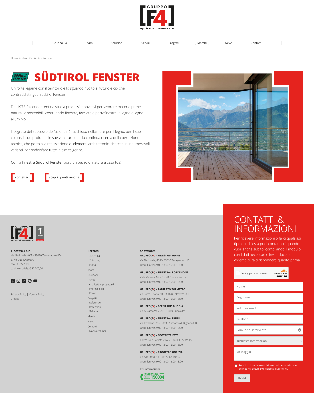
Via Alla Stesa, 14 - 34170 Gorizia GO (161, 357)
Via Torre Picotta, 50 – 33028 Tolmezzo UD (164, 294)
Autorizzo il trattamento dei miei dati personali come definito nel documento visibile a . (268, 367)
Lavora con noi (97, 331)
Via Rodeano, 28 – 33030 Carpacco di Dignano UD (168, 323)
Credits (15, 299)
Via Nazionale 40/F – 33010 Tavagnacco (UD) (36, 255)
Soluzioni (117, 43)
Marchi (202, 43)
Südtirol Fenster (42, 58)
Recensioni (95, 307)
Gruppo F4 (60, 43)
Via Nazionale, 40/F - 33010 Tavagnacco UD (164, 260)
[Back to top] (301, 380)
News (228, 43)
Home (14, 58)
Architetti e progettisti (101, 284)
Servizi (145, 43)
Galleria (93, 311)
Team (89, 43)
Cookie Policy (36, 294)
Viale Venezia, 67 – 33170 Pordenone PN (163, 277)
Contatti (256, 43)
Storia (92, 265)
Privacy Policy (18, 294)
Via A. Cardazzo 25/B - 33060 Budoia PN (163, 311)
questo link (281, 368)
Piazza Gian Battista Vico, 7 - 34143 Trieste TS (166, 340)
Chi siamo (94, 260)
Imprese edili (96, 289)
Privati (92, 293)
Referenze (94, 302)
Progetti (173, 43)
